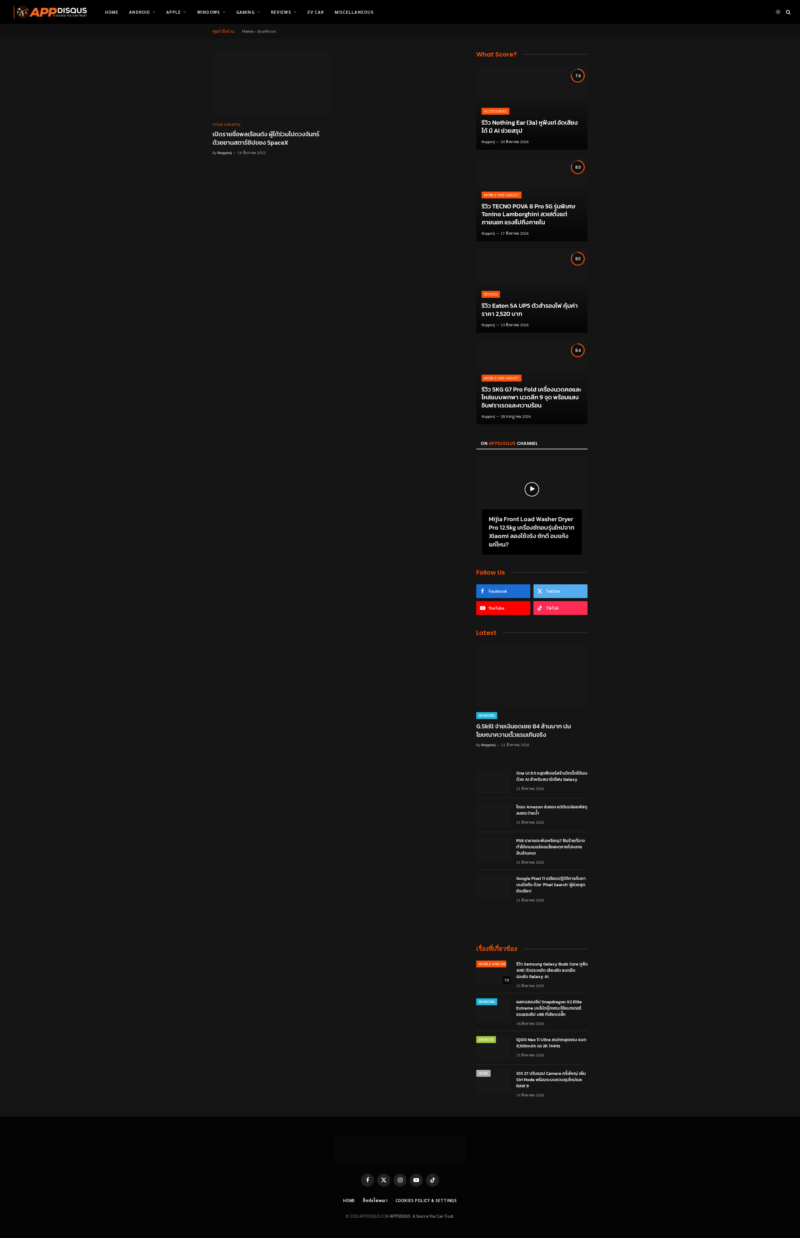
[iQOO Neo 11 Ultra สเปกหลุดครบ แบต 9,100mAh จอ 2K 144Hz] (493, 1048)
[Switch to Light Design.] (778, 11)
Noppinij (225, 152)
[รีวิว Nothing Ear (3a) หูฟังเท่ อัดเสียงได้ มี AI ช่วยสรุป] (532, 108)
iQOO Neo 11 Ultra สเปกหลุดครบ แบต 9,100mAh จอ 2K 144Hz (551, 1043)
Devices (491, 294)
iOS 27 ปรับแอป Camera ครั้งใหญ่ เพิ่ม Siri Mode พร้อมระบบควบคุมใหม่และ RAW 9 (551, 1080)
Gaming (245, 12)
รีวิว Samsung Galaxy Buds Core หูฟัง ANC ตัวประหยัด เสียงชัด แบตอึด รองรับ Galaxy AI (552, 970)
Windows (208, 12)
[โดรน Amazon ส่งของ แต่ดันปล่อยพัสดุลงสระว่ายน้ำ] (493, 815)
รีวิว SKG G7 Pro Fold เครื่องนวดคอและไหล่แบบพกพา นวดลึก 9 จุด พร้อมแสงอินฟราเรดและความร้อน (531, 398)
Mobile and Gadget (501, 194)
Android (139, 12)
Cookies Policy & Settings (426, 1200)
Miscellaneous (354, 12)
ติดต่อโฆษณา (375, 1200)
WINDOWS (487, 715)
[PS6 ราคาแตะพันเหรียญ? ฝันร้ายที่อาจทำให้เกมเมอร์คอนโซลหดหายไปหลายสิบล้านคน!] (493, 849)
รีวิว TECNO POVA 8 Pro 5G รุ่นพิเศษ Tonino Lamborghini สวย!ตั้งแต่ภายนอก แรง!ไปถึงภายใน (528, 214)
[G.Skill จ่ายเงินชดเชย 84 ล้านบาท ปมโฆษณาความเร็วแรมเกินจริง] (532, 676)
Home (111, 12)
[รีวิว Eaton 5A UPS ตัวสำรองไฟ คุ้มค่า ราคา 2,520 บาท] (532, 291)
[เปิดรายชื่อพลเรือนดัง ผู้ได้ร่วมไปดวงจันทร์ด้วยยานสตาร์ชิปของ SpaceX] (271, 84)
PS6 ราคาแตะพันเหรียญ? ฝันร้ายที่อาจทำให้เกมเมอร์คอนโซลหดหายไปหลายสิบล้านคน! (550, 847)
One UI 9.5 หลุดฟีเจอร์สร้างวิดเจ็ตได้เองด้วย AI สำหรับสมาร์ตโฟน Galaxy (551, 776)
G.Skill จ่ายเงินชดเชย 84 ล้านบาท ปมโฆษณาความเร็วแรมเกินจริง (523, 730)
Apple (173, 12)
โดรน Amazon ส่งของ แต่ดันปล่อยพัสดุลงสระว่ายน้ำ (551, 810)
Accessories (495, 111)
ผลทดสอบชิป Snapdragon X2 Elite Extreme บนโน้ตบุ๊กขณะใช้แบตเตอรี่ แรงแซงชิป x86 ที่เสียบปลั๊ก (549, 1008)
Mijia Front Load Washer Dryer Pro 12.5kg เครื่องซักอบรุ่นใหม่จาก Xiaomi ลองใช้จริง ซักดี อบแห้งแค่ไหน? (531, 532)
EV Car (316, 12)
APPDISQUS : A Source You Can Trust (421, 1216)
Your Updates (226, 124)
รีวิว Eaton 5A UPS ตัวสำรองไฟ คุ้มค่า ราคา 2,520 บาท (530, 310)
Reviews (281, 12)
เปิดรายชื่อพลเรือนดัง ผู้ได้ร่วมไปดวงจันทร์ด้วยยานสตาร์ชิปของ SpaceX (265, 138)
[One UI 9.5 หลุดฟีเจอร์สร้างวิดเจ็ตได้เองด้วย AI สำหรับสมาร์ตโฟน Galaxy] (493, 781)
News (483, 1073)
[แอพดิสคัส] (49, 12)
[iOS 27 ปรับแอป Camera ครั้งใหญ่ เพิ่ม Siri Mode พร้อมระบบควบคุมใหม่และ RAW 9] (493, 1082)
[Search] (788, 12)
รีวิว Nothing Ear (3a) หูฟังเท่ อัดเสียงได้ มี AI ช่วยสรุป (530, 127)
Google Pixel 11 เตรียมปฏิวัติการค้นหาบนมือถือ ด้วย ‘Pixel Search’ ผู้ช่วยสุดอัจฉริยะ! (551, 885)
